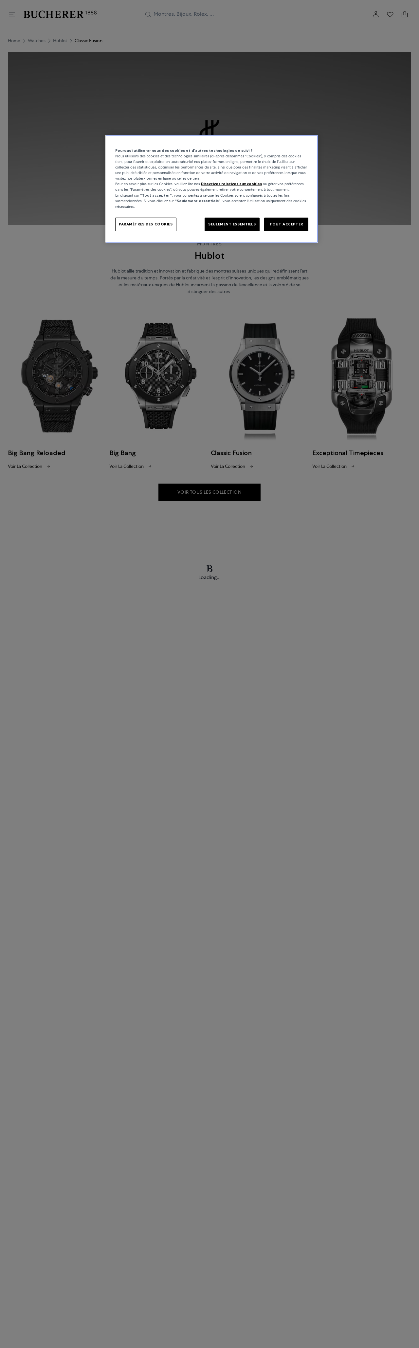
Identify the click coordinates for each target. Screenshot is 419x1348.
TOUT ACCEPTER (286, 224)
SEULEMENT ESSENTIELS (232, 224)
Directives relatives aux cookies (231, 184)
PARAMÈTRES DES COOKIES (146, 224)
